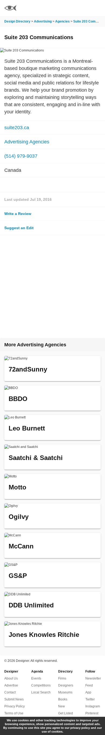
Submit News (14, 699)
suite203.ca (16, 127)
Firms (62, 678)
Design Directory (17, 21)
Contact (10, 692)
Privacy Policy (14, 706)
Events (36, 678)
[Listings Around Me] (83, 8)
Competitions (41, 685)
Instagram (92, 706)
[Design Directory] (10, 8)
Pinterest (91, 713)
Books (62, 699)
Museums (65, 692)
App (88, 692)
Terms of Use (13, 713)
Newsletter (93, 678)
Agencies (62, 21)
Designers (65, 685)
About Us (11, 678)
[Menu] (97, 8)
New (61, 706)
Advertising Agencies (26, 141)
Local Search (41, 692)
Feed (89, 685)
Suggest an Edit (19, 228)
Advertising (43, 21)
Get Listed (65, 713)
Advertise (11, 685)
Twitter (90, 699)
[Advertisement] (52, 286)
